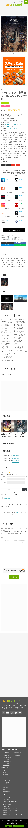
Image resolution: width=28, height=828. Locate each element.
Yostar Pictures (12, 128)
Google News (7, 712)
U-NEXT (16, 213)
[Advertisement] (14, 11)
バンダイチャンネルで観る (20, 224)
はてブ (7, 244)
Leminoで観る (7, 208)
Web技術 (5, 770)
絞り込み (16, 492)
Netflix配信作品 (6, 759)
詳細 (17, 708)
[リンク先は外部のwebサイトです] (14, 84)
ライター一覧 (6, 806)
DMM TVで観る (20, 192)
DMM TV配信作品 (7, 763)
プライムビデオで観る (7, 183)
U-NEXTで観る (20, 216)
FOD (3, 197)
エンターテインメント (8, 772)
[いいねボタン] (13, 53)
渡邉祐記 (7, 126)
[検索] (24, 489)
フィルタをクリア (8, 498)
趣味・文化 (5, 789)
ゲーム (4, 776)
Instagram (12, 712)
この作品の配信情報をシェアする (14, 230)
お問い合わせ (6, 799)
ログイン (19, 7)
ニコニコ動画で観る (7, 224)
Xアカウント (6, 165)
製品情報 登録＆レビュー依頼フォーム (12, 814)
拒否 (10, 825)
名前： (2, 537)
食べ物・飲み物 (6, 791)
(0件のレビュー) (23, 111)
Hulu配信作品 (6, 765)
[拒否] (26, 823)
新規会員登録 (24, 7)
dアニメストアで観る (7, 192)
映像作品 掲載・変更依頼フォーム (11, 801)
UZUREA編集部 (15, 455)
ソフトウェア (6, 782)
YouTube (20, 712)
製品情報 (5, 812)
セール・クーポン (7, 780)
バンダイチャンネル (16, 221)
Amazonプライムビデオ (3, 180)
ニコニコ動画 (3, 221)
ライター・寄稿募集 (8, 804)
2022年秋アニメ (5, 105)
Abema (16, 180)
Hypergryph (8, 124)
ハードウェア (6, 784)
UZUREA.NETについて (8, 797)
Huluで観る (20, 200)
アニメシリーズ (5, 103)
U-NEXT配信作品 (7, 757)
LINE (20, 244)
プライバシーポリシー (8, 803)
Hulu (16, 197)
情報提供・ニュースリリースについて (12, 810)
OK (6, 825)
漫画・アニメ (6, 787)
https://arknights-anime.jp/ (19, 159)
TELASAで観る (7, 216)
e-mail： (15, 537)
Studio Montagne (17, 124)
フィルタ (2, 497)
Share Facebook (20, 242)
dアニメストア (3, 188)
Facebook (16, 712)
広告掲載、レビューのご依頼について (12, 808)
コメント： (4, 549)
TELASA (3, 213)
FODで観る (7, 200)
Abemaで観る (21, 183)
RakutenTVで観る (21, 208)
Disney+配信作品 (7, 761)
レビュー (5, 785)
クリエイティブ (6, 774)
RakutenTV (16, 205)
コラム (4, 778)
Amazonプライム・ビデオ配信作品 (11, 755)
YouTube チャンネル (15, 165)
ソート (2, 492)
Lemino (3, 205)
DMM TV (16, 188)
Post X (7, 242)
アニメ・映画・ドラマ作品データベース (12, 752)
